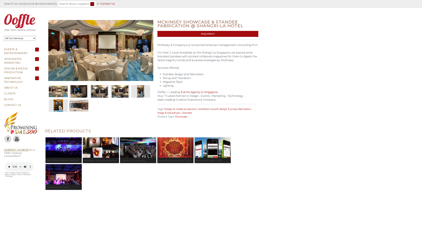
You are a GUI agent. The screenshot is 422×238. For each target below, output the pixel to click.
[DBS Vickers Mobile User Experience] (213, 147)
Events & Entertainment (16, 51)
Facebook (8, 139)
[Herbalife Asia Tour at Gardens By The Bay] (138, 147)
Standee (187, 112)
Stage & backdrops (168, 112)
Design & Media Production (16, 70)
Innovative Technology (13, 80)
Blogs (9, 99)
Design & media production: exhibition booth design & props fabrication (207, 109)
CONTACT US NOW (16, 149)
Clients (10, 93)
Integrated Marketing (13, 61)
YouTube (16, 139)
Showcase (181, 116)
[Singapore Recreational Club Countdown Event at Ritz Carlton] (175, 147)
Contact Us (107, 3)
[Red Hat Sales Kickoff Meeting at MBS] (63, 147)
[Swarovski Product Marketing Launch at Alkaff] (101, 147)
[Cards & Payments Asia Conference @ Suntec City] (63, 174)
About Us (11, 87)
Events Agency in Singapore (199, 92)
